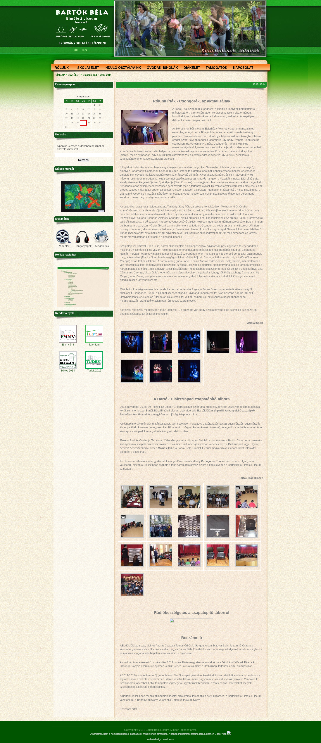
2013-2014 (105, 75)
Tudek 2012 (94, 370)
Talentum (94, 344)
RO (84, 50)
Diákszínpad (90, 75)
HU (76, 50)
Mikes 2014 (68, 370)
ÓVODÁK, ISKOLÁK (161, 68)
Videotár (64, 246)
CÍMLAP (60, 75)
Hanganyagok (83, 246)
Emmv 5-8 (68, 344)
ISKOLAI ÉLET (86, 68)
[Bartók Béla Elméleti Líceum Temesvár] (80, 26)
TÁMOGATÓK (215, 68)
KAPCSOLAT (241, 68)
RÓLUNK (60, 68)
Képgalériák (102, 246)
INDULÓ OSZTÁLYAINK (121, 68)
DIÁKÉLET (190, 68)
